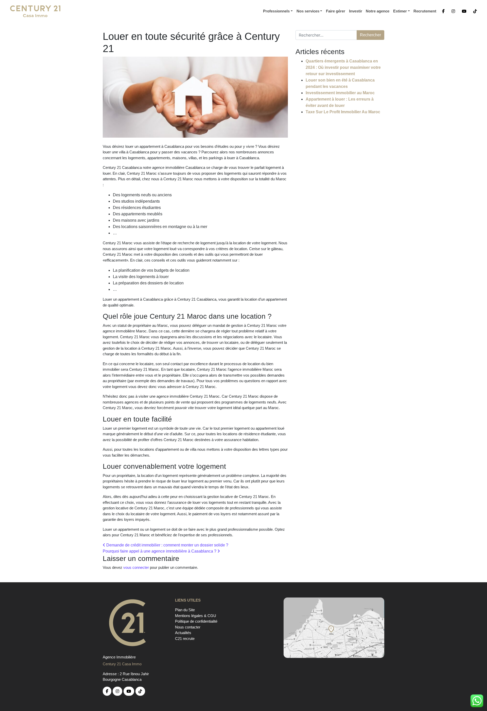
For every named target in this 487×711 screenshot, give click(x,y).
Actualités (183, 633)
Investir (355, 11)
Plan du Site (185, 610)
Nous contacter (187, 627)
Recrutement (424, 11)
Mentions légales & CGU (195, 615)
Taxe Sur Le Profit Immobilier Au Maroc (343, 112)
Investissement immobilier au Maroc (340, 93)
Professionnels (276, 11)
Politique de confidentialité (196, 621)
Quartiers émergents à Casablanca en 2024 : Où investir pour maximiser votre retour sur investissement (343, 67)
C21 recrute (185, 638)
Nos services (308, 11)
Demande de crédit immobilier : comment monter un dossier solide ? (166, 545)
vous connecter (136, 567)
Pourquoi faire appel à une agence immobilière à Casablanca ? (160, 551)
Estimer (400, 11)
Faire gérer (335, 11)
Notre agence (377, 11)
